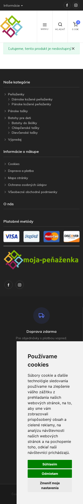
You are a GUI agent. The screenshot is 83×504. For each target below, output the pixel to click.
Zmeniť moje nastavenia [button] (50, 485)
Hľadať (60, 29)
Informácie (12, 5)
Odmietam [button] (50, 474)
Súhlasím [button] (49, 464)
